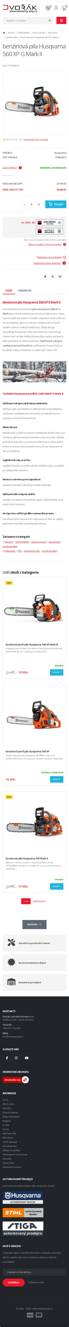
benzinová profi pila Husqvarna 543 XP (27, 751)
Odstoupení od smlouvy (15, 1154)
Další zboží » (39, 901)
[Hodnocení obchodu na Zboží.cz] (16, 1079)
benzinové (53, 33)
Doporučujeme (10, 1112)
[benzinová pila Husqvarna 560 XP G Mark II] (34, 102)
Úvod (5, 1099)
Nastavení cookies (12, 1167)
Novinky (7, 1108)
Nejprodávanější (11, 1116)
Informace (8, 1137)
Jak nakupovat (10, 1146)
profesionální (12, 37)
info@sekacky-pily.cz (13, 1036)
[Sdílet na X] (52, 276)
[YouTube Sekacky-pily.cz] (26, 1058)
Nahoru (33, 924)
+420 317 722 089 (11, 1028)
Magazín (7, 1120)
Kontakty (7, 1158)
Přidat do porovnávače (49, 257)
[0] (48, 7)
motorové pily (38, 33)
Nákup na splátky (11, 1150)
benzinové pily (32, 551)
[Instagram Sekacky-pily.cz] (16, 1058)
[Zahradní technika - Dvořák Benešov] (20, 8)
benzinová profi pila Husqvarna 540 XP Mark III (32, 644)
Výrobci (11, 33)
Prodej (6, 1125)
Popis (8, 290)
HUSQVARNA (23, 33)
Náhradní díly (9, 1133)
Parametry (24, 290)
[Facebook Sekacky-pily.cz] (7, 1058)
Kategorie (10, 551)
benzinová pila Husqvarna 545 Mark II (27, 858)
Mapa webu (8, 1162)
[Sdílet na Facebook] (45, 276)
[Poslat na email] (60, 276)
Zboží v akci (8, 1104)
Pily (20, 551)
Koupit (58, 204)
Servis (6, 1129)
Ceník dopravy (10, 1141)
